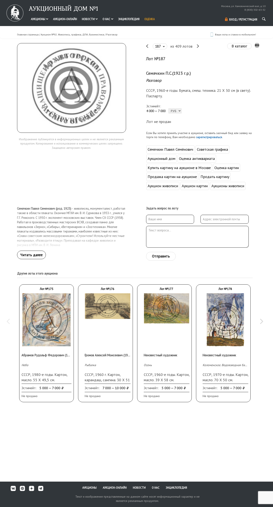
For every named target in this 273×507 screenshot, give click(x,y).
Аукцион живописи (163, 185)
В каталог (239, 46)
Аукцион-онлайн (65, 19)
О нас (107, 19)
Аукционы (38, 19)
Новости (88, 19)
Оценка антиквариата (197, 158)
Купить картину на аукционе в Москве (179, 167)
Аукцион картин (195, 185)
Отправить (161, 256)
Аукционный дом (161, 158)
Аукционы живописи (227, 185)
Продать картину (214, 176)
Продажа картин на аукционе (172, 176)
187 (158, 46)
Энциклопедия (128, 19)
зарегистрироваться (209, 137)
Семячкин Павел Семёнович (170, 149)
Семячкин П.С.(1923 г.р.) (168, 73)
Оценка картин (226, 167)
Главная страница (28, 34)
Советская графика (212, 149)
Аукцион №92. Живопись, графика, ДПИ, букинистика (72, 34)
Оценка (149, 19)
